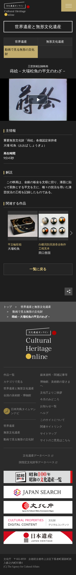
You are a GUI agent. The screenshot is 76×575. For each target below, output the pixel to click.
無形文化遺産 (55, 41)
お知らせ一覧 (48, 406)
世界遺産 (21, 41)
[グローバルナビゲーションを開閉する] (68, 6)
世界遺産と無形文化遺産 (19, 388)
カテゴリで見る (13, 381)
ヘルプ (44, 413)
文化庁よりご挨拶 (51, 392)
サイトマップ (48, 433)
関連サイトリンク (51, 426)
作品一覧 (9, 374)
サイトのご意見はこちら (55, 440)
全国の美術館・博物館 (17, 395)
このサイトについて (52, 419)
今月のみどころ (49, 399)
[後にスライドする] (70, 233)
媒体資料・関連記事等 (54, 374)
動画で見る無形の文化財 (19, 52)
